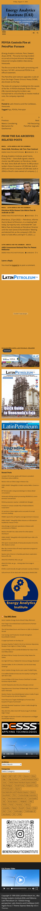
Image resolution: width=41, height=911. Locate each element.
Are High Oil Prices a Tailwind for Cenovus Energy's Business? (20, 661)
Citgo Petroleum (13, 779)
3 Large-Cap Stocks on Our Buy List (12, 640)
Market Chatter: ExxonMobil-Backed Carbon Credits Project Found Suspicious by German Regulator (20, 695)
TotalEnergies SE (30, 811)
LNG (3, 801)
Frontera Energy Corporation (28, 795)
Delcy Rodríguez (7, 786)
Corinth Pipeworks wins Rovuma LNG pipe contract (18, 685)
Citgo (4, 779)
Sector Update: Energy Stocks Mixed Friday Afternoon (18, 620)
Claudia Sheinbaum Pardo (29, 779)
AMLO (4, 776)
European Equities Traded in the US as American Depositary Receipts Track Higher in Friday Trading (20, 645)
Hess (3, 798)
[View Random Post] (33, 33)
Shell (3, 811)
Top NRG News (10, 616)
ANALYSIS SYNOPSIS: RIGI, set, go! (12, 560)
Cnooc (4, 782)
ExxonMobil (6, 795)
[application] (20, 880)
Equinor (18, 789)
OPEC (31, 801)
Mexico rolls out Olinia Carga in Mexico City (15, 482)
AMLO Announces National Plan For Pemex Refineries (19, 248)
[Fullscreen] (37, 889)
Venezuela (6, 106)
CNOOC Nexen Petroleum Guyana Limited (22, 782)
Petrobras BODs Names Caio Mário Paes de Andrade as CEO (18, 211)
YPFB (19, 814)
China (33, 776)
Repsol (14, 808)
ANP (10, 776)
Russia (28, 808)
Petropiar (22, 109)
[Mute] (33, 889)
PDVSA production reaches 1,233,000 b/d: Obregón (17, 502)
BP (15, 776)
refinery (27, 805)
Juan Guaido (33, 798)
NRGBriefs (23, 801)
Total (9, 811)
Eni (36, 786)
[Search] (37, 33)
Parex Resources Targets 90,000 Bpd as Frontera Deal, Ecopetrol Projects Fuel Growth (18, 701)
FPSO (14, 795)
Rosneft (21, 808)
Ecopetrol (30, 786)
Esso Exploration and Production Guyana (15, 792)
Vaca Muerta (6, 814)
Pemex (11, 805)
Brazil (4, 146)
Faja (9, 109)
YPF (14, 814)
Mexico (28, 244)
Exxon (33, 792)
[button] (20, 880)
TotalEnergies (18, 811)
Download (7, 351)
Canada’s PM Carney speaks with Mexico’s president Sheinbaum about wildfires (18, 477)
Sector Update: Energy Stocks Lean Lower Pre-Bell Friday (19, 670)
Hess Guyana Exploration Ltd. (17, 798)
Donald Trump (19, 786)
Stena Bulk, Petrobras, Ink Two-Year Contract (20, 149)
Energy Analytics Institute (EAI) (20, 12)
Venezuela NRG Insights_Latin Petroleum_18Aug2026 (18, 348)
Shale (34, 808)
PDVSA (14, 109)
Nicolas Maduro (13, 801)
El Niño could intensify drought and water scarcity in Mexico (20, 569)
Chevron (26, 776)
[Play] (4, 889)
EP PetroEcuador (7, 789)
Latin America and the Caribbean (23, 104)
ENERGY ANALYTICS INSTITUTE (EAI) (13, 152)
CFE (20, 776)
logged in (15, 265)
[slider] (18, 888)
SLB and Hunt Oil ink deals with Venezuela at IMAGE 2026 (19, 572)
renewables (6, 808)
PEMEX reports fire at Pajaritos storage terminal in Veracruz (20, 517)
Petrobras (19, 805)
